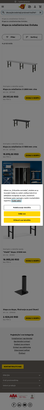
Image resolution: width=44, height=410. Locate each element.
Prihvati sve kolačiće (22, 220)
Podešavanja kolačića (22, 208)
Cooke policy (16, 201)
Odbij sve (22, 214)
